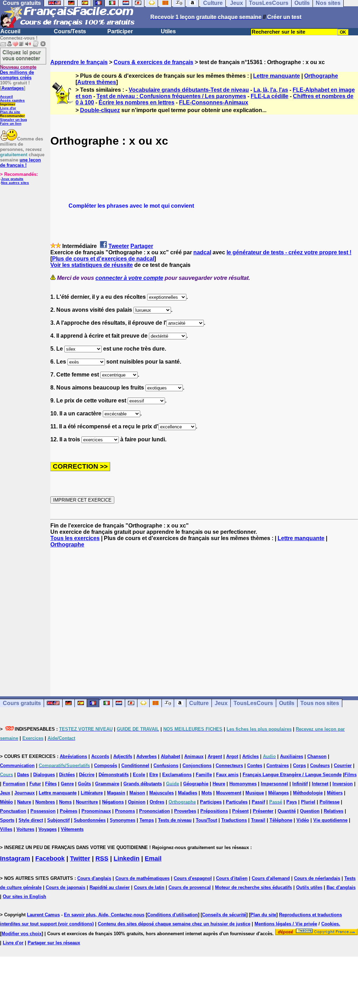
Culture (199, 703)
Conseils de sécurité (224, 914)
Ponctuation (13, 811)
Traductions (234, 820)
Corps (299, 765)
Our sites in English (24, 896)
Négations (113, 802)
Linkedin (126, 858)
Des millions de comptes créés (18, 72)
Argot (232, 756)
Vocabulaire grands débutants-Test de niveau (189, 90)
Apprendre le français (79, 62)
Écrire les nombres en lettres (136, 102)
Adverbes (146, 756)
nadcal (202, 252)
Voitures (25, 829)
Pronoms (125, 811)
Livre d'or (8, 108)
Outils (286, 703)
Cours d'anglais (94, 878)
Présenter (263, 811)
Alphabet (170, 756)
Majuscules (161, 792)
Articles (250, 756)
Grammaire (107, 783)
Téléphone (281, 820)
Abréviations (73, 756)
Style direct (31, 820)
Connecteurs (229, 765)
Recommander (12, 116)
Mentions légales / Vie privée (286, 923)
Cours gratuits (22, 703)
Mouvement (228, 792)
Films (350, 774)
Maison (137, 792)
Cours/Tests (70, 31)
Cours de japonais (65, 887)
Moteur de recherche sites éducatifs (253, 887)
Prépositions (214, 811)
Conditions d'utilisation (172, 914)
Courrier (343, 765)
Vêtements (72, 829)
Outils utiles (309, 887)
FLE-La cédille (269, 96)
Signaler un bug (13, 120)
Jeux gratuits (12, 179)
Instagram (15, 858)
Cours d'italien (232, 878)
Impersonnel (274, 783)
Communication (17, 765)
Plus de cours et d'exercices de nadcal (103, 259)
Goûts (84, 783)
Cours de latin (149, 887)
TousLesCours (253, 703)
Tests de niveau (175, 820)
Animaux (193, 756)
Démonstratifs (114, 774)
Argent (215, 756)
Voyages (47, 829)
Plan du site (10, 112)
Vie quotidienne (330, 820)
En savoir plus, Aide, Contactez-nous (104, 914)
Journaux (24, 792)
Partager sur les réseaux (54, 942)
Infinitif (300, 783)
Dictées (67, 774)
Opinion (136, 802)
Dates (23, 774)
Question (310, 811)
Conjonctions (197, 765)
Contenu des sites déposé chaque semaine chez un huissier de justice (174, 923)
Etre (153, 774)
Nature (24, 802)
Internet (320, 783)
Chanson (317, 756)
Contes (254, 765)
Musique (254, 792)
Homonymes (243, 783)
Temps (146, 820)
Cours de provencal (190, 887)
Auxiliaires (291, 756)
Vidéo (302, 820)
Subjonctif (58, 820)
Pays (291, 802)
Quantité (287, 811)
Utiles (168, 31)
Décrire (86, 774)
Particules (237, 802)
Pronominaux (96, 811)
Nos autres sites (15, 183)
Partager (141, 246)
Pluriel (308, 802)
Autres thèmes (96, 82)
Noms (65, 802)
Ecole (139, 774)
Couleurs (320, 765)
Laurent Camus (43, 914)
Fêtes (51, 783)
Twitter (80, 858)
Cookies (330, 923)
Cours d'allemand (271, 878)
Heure (219, 783)
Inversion (342, 783)
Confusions (165, 765)
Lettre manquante (276, 76)
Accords (100, 756)
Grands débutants (142, 783)
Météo (6, 802)
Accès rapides (12, 100)
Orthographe (321, 76)
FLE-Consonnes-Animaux (213, 102)
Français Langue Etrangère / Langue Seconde (292, 774)
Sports (7, 820)
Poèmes (68, 811)
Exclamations (177, 774)
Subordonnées (90, 820)
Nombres (45, 802)
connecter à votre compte (129, 278)
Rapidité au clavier (110, 887)
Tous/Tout (206, 820)
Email (153, 858)
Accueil (10, 31)
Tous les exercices (75, 538)
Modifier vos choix (21, 933)
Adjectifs (122, 756)
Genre (67, 783)
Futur (35, 783)
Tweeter (118, 246)
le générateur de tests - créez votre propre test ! (289, 252)
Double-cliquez (100, 110)
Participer (120, 31)
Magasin (116, 792)
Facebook (50, 858)
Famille (204, 774)
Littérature (92, 792)
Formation (14, 783)
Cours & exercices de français (153, 62)
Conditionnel (135, 765)
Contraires (277, 765)
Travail (258, 820)
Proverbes (185, 811)
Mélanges (278, 792)
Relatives (333, 811)
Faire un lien (10, 123)
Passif (258, 802)
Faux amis (227, 774)
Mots (206, 792)
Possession (43, 811)
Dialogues (44, 774)
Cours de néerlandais (317, 878)
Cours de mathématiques (142, 878)
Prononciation (154, 811)
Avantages (12, 88)
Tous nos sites (319, 703)
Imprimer (7, 104)
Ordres (157, 802)
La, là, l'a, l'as (270, 90)
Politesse (329, 802)
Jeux (221, 703)
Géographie (195, 783)
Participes (211, 802)
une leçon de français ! (20, 162)
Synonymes (122, 820)
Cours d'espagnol (193, 878)
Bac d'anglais (341, 887)
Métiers (335, 792)
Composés (105, 765)
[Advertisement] (204, 616)
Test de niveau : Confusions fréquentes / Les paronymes (171, 96)
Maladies (187, 792)
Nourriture (87, 802)
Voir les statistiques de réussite (91, 265)
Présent (240, 811)
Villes (6, 829)
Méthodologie (308, 792)
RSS (101, 858)
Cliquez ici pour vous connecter (21, 55)
